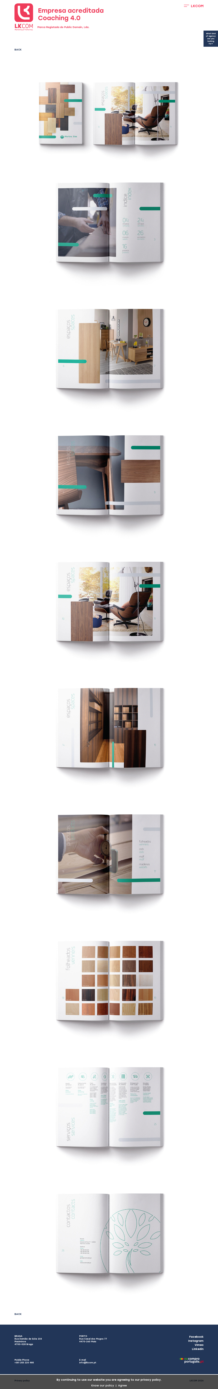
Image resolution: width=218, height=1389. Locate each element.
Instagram (196, 1340)
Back (18, 49)
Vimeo (199, 1345)
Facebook (196, 1336)
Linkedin (198, 1349)
